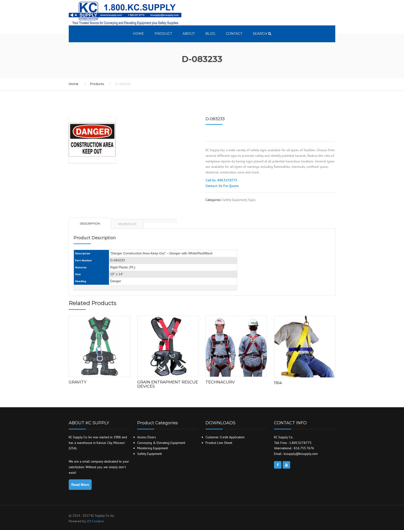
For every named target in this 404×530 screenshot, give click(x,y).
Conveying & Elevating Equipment (161, 443)
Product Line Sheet (219, 443)
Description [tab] (90, 223)
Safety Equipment (234, 200)
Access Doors (146, 437)
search (260, 34)
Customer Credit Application (225, 437)
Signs (252, 200)
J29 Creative (95, 521)
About (189, 34)
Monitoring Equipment (152, 448)
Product (163, 34)
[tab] (160, 221)
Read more (99, 345)
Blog (210, 34)
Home (138, 34)
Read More (80, 485)
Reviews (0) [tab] (127, 224)
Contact (234, 34)
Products (97, 84)
